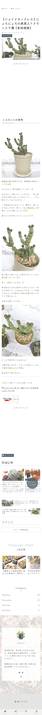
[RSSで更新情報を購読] (21, 676)
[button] (36, 566)
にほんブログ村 (8, 391)
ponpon (21, 643)
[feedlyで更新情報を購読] (22, 672)
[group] (14, 566)
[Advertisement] (21, 86)
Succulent (9, 455)
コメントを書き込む (21, 530)
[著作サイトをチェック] (19, 672)
